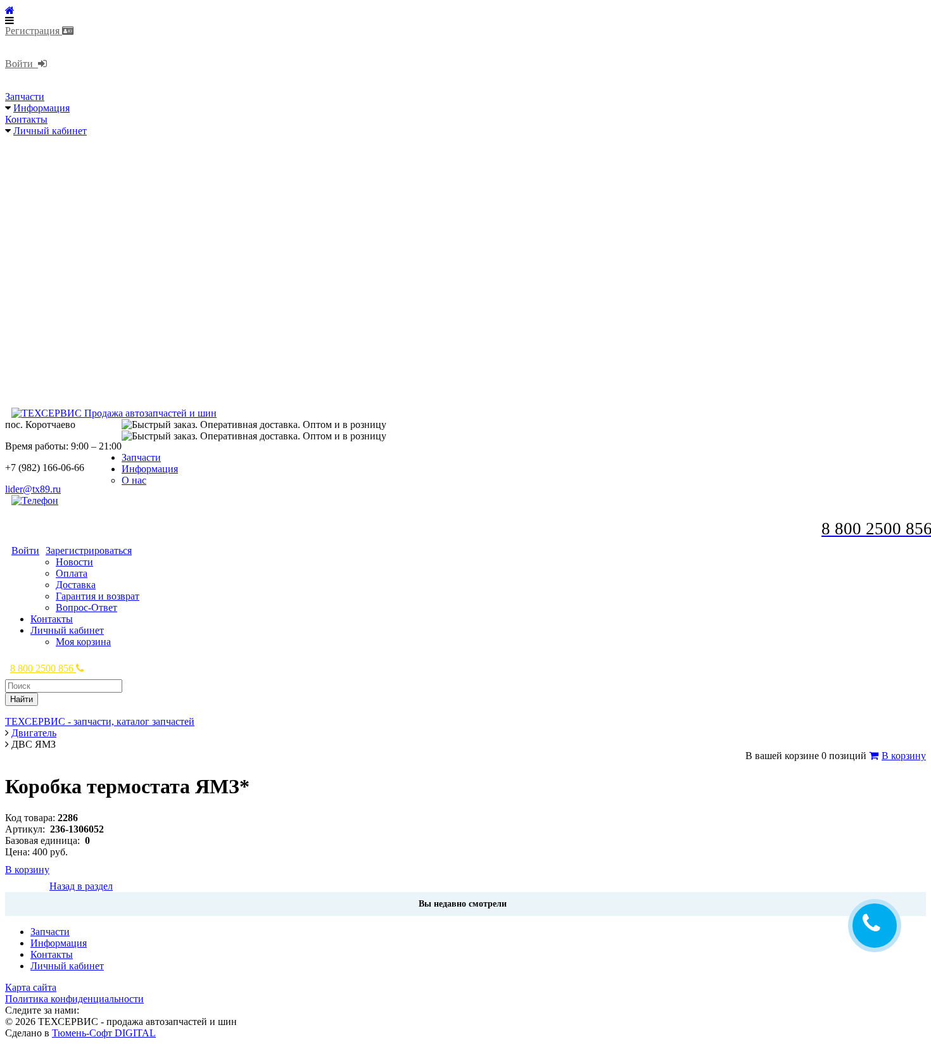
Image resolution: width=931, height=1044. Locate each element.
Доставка (76, 584)
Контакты (26, 119)
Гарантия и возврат (97, 596)
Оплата (71, 573)
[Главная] (10, 10)
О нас (134, 480)
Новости (74, 562)
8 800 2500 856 (43, 668)
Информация (41, 108)
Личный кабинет (50, 130)
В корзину (904, 755)
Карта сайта (30, 987)
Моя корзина (83, 641)
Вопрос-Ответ (86, 607)
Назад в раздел (81, 886)
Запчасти (24, 96)
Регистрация (33, 30)
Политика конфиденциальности (74, 998)
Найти (21, 699)
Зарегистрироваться (89, 550)
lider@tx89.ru (33, 489)
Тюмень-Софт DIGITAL (104, 1033)
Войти (21, 63)
